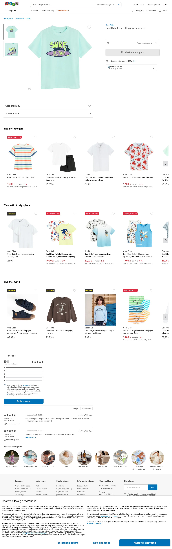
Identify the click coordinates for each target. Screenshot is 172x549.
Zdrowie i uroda (84, 466)
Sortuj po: (75, 408)
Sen (66, 466)
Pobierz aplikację (153, 5)
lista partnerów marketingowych (35, 533)
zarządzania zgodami (109, 516)
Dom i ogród (102, 466)
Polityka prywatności (94, 523)
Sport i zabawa (11, 466)
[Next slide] (90, 57)
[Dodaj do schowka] (88, 26)
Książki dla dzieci (120, 466)
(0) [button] (82, 415)
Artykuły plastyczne (29, 466)
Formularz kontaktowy (107, 485)
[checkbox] (125, 494)
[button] (119, 4)
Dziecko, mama (48, 466)
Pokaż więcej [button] (30, 437)
